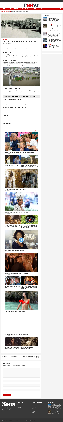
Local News (9, 8)
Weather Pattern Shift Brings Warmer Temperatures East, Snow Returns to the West (54, 34)
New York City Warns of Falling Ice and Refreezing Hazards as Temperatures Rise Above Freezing (53, 20)
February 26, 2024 (5, 43)
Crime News (15, 8)
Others (42, 8)
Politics (30, 8)
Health (26, 8)
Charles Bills (56, 30)
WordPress (33, 420)
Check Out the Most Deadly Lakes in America (11, 356)
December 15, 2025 (51, 50)
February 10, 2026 (50, 36)
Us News (4, 8)
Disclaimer (18, 408)
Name (4, 379)
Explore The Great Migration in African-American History (31, 357)
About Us (56, 0)
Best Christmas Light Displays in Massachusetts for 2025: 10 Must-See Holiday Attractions (53, 47)
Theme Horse (21, 420)
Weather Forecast (51, 17)
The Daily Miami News (10, 420)
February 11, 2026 (50, 30)
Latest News (47, 15)
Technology (36, 8)
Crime (49, 38)
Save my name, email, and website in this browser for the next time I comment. (17, 392)
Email (4, 383)
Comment (4, 367)
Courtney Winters (57, 50)
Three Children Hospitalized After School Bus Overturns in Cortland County (54, 40)
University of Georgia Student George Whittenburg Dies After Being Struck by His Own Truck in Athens (54, 27)
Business (21, 8)
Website (4, 387)
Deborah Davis (11, 43)
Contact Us (60, 0)
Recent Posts (51, 402)
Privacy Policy (19, 407)
